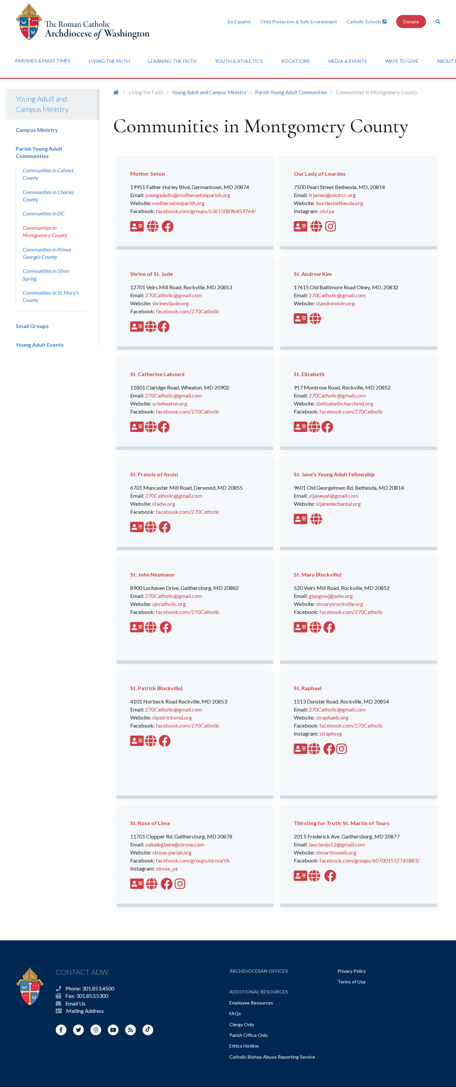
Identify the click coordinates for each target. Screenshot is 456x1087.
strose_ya (167, 868)
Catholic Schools (365, 21)
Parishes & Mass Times (42, 60)
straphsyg (330, 733)
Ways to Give (402, 61)
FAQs (235, 1013)
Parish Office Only (248, 1035)
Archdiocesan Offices (258, 971)
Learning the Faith (172, 61)
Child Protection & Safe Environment (298, 21)
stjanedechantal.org (338, 503)
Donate (411, 21)
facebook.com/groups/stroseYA (193, 860)
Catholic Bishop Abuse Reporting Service (272, 1057)
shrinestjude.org (170, 303)
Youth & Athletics (239, 61)
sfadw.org (163, 503)
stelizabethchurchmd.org (344, 403)
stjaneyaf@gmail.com (333, 495)
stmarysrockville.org (339, 604)
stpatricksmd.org (172, 717)
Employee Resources (251, 1002)
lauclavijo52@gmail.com (337, 844)
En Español (239, 21)
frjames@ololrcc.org (332, 195)
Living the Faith (109, 61)
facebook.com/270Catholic (188, 311)
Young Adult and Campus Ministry (42, 104)
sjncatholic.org (169, 604)
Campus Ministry (37, 130)
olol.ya (326, 211)
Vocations (295, 61)
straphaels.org (332, 717)
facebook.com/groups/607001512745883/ (369, 860)
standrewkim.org (335, 303)
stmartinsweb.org (336, 852)
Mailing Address (85, 1010)
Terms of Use (351, 981)
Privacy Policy (351, 971)
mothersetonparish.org (178, 203)
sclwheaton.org (169, 403)
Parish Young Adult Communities (291, 92)
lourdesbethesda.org (339, 203)
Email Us (75, 1003)
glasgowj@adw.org (331, 596)
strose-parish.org (172, 852)
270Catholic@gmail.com (173, 295)
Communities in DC (43, 213)
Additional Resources (258, 991)
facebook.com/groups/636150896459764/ (206, 211)
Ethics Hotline (244, 1046)
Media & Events (347, 61)
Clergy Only (241, 1024)
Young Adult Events (40, 344)
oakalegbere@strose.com (174, 844)
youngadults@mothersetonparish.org (187, 195)
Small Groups (32, 326)
